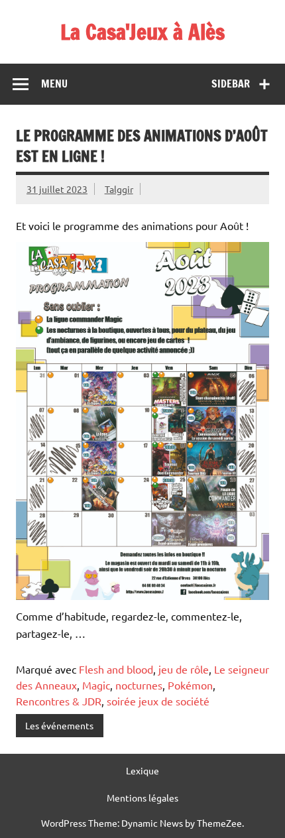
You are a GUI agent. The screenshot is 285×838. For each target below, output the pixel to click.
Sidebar (230, 83)
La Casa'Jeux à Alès (142, 32)
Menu (54, 83)
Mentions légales (142, 797)
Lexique (142, 770)
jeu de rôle (183, 669)
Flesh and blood (116, 669)
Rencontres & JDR (58, 700)
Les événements (59, 725)
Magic (96, 684)
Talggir (119, 189)
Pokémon (190, 684)
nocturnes (138, 684)
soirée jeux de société (158, 700)
